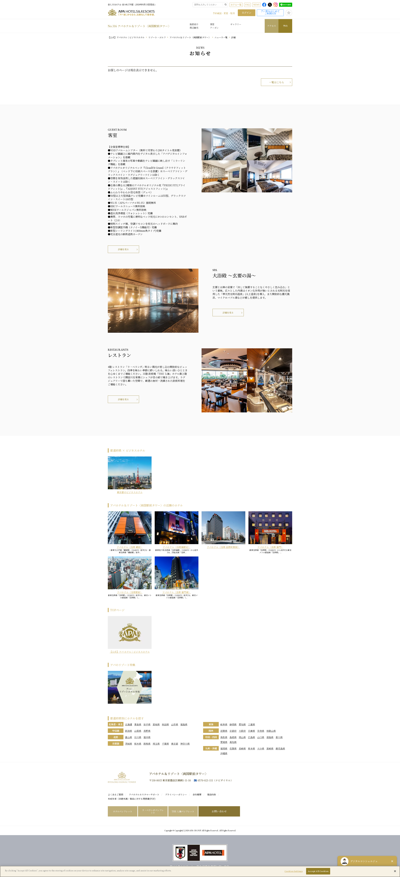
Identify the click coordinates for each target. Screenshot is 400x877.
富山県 (128, 737)
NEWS (256, 5)
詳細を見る (123, 249)
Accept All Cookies (318, 871)
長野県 (146, 730)
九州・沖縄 (211, 748)
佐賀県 (233, 748)
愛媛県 (223, 742)
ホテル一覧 (236, 5)
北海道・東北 (116, 724)
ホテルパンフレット (122, 811)
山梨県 (137, 730)
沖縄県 (223, 753)
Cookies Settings (294, 871)
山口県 (260, 737)
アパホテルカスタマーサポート (144, 794)
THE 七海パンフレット (183, 811)
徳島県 (269, 737)
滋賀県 (223, 730)
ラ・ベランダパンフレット (153, 811)
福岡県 (223, 748)
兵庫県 (251, 730)
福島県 (183, 724)
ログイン (246, 12)
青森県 (137, 724)
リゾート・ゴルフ (157, 37)
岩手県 (146, 724)
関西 (211, 730)
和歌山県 (271, 730)
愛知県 (242, 724)
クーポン (214, 27)
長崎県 (242, 748)
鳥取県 (223, 737)
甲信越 (115, 730)
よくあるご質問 (115, 794)
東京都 (174, 743)
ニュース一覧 (221, 37)
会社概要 (197, 794)
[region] (200, 871)
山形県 (174, 724)
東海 (211, 724)
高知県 (233, 742)
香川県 (279, 737)
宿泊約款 (211, 794)
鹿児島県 (280, 748)
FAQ (247, 5)
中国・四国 (211, 737)
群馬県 (146, 743)
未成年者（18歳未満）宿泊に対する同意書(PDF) (131, 798)
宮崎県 (269, 748)
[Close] (395, 871)
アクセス (271, 25)
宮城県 (156, 724)
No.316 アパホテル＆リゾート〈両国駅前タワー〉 (139, 26)
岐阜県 (223, 724)
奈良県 (260, 730)
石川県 (137, 737)
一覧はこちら (276, 82)
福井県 (146, 737)
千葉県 (165, 743)
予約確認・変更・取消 (224, 13)
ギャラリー (235, 24)
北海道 (128, 724)
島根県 (233, 737)
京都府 (233, 730)
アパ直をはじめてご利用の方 (270, 12)
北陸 (115, 737)
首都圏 (115, 743)
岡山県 (242, 737)
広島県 (251, 737)
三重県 (251, 724)
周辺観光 (194, 27)
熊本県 (251, 748)
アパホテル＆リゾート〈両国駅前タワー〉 (190, 37)
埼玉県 (156, 743)
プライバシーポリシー (176, 794)
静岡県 (233, 724)
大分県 (260, 748)
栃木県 (137, 743)
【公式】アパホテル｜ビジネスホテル (126, 37)
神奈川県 (185, 743)
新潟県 (128, 730)
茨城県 (128, 743)
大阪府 (242, 730)
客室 (212, 24)
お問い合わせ (219, 811)
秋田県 (165, 724)
